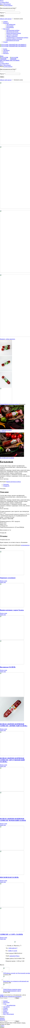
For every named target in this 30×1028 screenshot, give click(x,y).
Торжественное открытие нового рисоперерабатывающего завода (12, 990)
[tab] (16, 484)
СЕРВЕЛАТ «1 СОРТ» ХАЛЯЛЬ (11, 934)
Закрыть (2, 1018)
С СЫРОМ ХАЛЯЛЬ (6, 430)
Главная (2, 404)
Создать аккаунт (8, 5)
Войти (2, 15)
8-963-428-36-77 (13, 948)
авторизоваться (25, 545)
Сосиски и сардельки (12, 34)
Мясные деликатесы (11, 36)
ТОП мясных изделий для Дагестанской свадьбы (16, 973)
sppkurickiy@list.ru (14, 956)
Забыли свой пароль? (6, 18)
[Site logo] (13, 44)
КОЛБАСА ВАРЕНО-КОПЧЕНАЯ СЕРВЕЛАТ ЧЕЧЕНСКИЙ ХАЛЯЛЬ (13, 819)
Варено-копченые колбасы (13, 33)
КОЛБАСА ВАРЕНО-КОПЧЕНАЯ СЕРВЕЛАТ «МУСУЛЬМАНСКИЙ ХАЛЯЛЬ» (12, 760)
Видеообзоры (10, 27)
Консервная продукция (12, 40)
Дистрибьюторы (10, 24)
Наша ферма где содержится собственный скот (16, 981)
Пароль (2, 12)
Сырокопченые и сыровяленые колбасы (17, 37)
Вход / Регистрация (8, 1014)
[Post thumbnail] (6, 971)
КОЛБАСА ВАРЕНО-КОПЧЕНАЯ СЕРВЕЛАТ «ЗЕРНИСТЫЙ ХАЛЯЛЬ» (13, 725)
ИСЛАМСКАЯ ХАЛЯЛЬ (7, 458)
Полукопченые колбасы (12, 30)
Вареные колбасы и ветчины (14, 39)
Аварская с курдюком (7, 578)
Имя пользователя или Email (8, 8)
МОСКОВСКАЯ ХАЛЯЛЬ (9, 877)
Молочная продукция (12, 31)
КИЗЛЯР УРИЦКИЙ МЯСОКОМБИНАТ (11, 996)
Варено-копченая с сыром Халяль (12, 610)
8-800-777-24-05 (12, 950)
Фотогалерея (9, 26)
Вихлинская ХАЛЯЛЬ (8, 667)
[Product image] (12, 664)
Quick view (3, 582)
